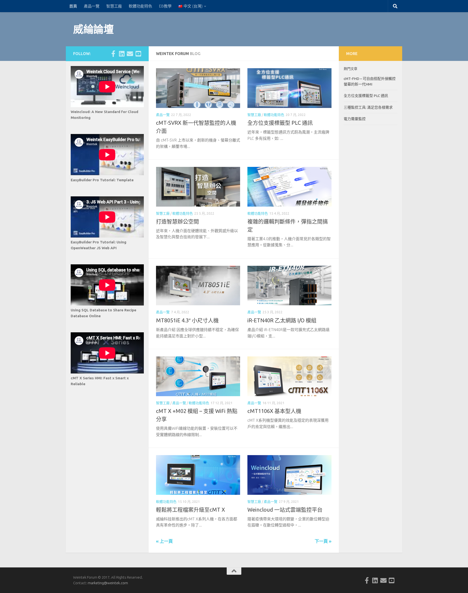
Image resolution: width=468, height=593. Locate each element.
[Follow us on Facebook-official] (113, 53)
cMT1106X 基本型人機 (274, 411)
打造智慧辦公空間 (177, 221)
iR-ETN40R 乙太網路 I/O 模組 (281, 320)
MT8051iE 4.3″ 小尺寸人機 (187, 320)
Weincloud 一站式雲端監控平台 (284, 510)
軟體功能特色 (140, 6)
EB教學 (165, 6)
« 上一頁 (164, 541)
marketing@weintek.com (108, 583)
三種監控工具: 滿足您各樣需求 (368, 107)
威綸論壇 (93, 29)
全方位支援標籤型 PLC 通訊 (280, 123)
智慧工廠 (114, 6)
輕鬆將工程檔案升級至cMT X (190, 510)
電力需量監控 (355, 119)
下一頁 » (323, 541)
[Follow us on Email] (130, 53)
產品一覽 (91, 6)
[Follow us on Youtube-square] (138, 53)
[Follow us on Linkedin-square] (121, 53)
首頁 (73, 6)
